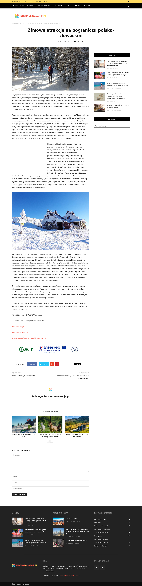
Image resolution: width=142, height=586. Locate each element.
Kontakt (45, 1)
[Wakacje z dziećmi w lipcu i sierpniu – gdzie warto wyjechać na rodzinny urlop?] (99, 86)
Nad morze (58, 6)
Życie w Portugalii (100, 519)
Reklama (38, 1)
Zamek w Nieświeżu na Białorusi (76, 540)
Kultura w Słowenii (100, 546)
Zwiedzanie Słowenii (101, 539)
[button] (127, 5)
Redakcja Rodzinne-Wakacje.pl (50, 396)
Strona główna (18, 6)
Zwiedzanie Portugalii (102, 529)
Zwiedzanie (77, 6)
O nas (32, 1)
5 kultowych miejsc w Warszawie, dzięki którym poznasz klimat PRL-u (77, 531)
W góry (67, 6)
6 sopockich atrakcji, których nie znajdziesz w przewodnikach (72, 377)
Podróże (30, 6)
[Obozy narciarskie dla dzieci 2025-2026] (24, 424)
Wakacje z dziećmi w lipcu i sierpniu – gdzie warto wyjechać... (118, 84)
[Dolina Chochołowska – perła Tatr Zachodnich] (77, 424)
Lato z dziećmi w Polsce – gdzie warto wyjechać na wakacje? (118, 73)
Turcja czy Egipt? (71, 518)
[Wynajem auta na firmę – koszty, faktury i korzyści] (99, 108)
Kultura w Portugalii (101, 526)
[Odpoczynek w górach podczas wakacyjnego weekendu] (50, 424)
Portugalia (98, 536)
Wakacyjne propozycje (44, 6)
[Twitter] (128, 1)
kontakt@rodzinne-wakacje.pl (69, 575)
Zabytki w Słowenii (101, 542)
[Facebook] (125, 1)
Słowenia (97, 522)
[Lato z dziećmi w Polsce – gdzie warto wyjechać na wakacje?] (99, 75)
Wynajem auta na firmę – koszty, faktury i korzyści (118, 106)
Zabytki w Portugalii (101, 532)
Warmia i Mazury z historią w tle (23, 376)
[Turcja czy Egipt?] (58, 521)
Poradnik (87, 6)
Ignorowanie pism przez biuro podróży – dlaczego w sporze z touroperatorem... (117, 63)
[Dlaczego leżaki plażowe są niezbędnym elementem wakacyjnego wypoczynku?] (99, 97)
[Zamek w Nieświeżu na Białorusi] (58, 543)
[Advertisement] (89, 16)
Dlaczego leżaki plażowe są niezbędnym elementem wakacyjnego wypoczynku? (116, 96)
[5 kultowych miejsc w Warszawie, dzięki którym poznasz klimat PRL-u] (58, 532)
